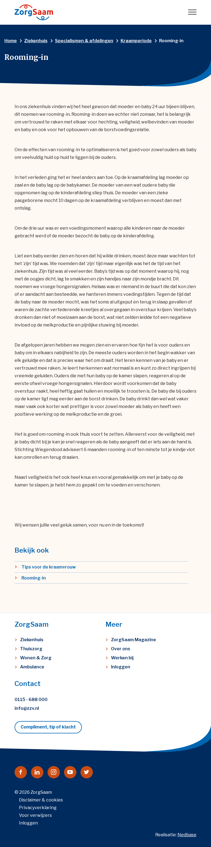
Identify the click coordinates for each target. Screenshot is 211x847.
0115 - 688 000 (31, 699)
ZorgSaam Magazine (133, 639)
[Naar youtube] (70, 772)
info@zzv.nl (27, 708)
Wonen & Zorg (35, 657)
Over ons (120, 648)
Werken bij (122, 657)
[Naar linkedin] (37, 772)
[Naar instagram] (54, 772)
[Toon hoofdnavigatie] (192, 12)
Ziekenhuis (31, 639)
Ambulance (32, 666)
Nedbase (186, 834)
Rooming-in (33, 578)
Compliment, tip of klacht (48, 727)
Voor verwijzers (35, 815)
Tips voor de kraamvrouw (48, 567)
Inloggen (120, 666)
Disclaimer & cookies (41, 800)
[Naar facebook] (21, 772)
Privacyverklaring (38, 807)
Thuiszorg (31, 648)
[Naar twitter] (86, 772)
